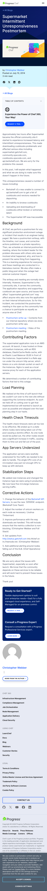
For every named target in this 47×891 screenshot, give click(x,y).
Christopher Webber (15, 667)
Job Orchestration (10, 707)
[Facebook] (23, 807)
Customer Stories (10, 751)
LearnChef (7, 734)
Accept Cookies (23, 879)
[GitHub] (4, 807)
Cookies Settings (23, 886)
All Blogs (9, 10)
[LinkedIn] (29, 807)
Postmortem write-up (16, 318)
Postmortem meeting (16, 328)
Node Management (11, 712)
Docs (5, 738)
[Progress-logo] (12, 819)
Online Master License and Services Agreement (23, 777)
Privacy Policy (8, 773)
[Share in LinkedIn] (15, 82)
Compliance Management (13, 703)
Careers (21, 834)
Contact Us (23, 800)
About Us (6, 831)
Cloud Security (9, 720)
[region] (23, 872)
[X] (10, 807)
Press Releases (26, 831)
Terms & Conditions (11, 769)
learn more (12, 636)
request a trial (14, 610)
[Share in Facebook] (4, 82)
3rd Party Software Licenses (15, 786)
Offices (30, 834)
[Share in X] (10, 82)
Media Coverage (9, 834)
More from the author (14, 678)
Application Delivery (11, 716)
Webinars (7, 747)
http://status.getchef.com (15, 538)
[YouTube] (16, 807)
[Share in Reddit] (19, 82)
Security (6, 755)
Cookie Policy (8, 790)
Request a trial (14, 124)
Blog (4, 742)
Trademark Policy (10, 782)
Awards (15, 831)
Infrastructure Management (14, 699)
